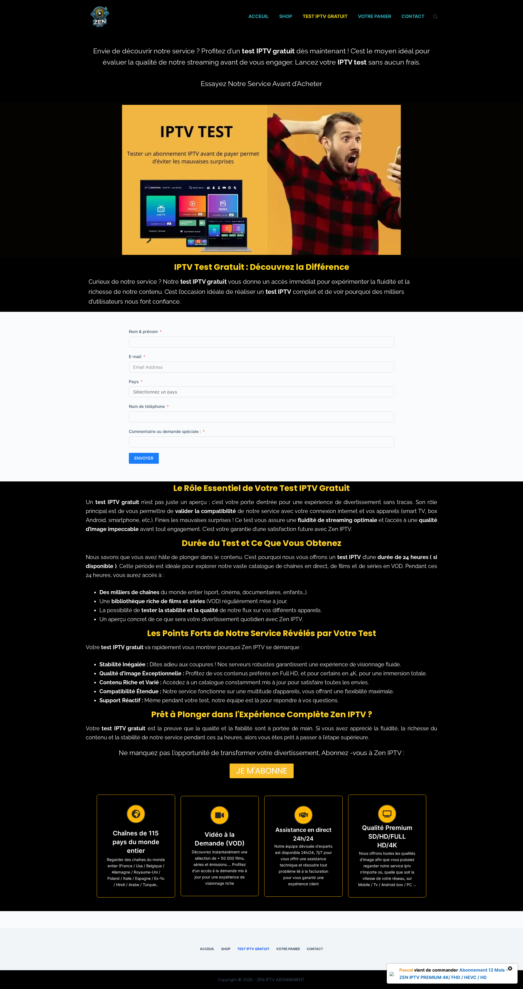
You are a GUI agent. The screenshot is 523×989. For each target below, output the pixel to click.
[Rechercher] (435, 16)
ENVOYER (143, 458)
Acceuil (258, 16)
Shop (285, 16)
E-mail (135, 356)
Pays (134, 381)
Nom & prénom (143, 331)
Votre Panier (374, 16)
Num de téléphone (147, 406)
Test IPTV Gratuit (325, 16)
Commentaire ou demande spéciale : (165, 431)
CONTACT (413, 16)
